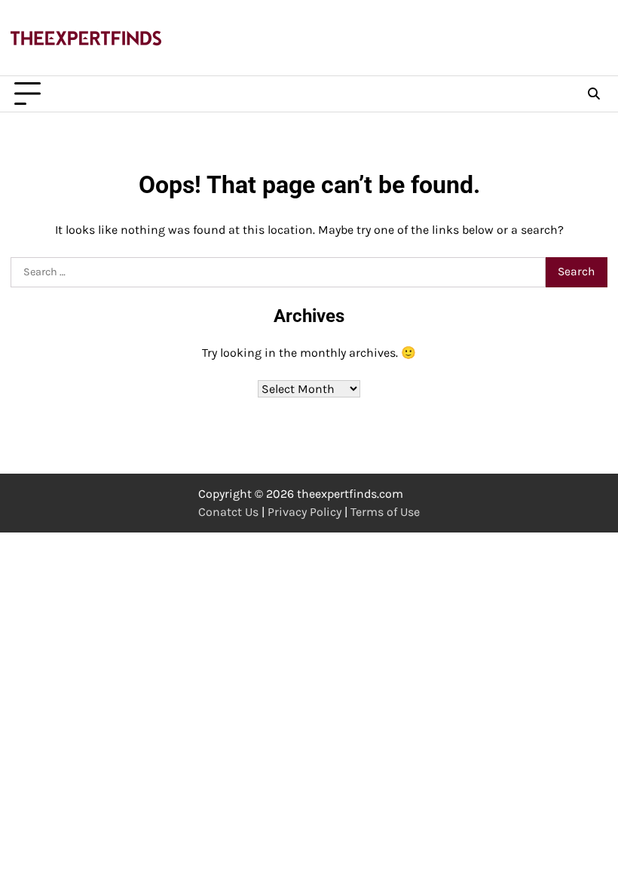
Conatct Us (228, 512)
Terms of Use (385, 512)
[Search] (593, 94)
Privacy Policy (304, 512)
